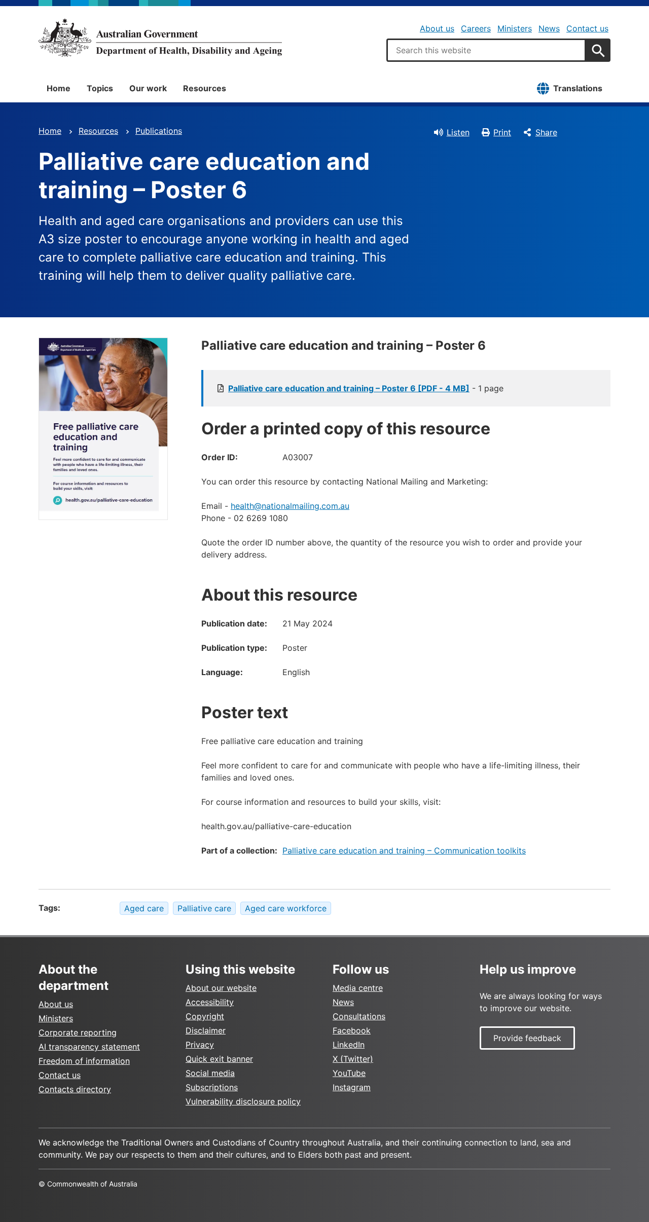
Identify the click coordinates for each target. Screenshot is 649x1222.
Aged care (144, 908)
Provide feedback (527, 1038)
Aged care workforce (286, 908)
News (549, 28)
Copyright (205, 1016)
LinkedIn (349, 1045)
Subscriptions (212, 1087)
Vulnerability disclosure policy (243, 1101)
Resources (204, 88)
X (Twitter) (353, 1059)
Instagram (352, 1087)
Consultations (359, 1016)
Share (546, 132)
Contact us (587, 28)
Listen (458, 132)
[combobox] (486, 50)
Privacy (200, 1045)
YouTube (349, 1073)
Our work (148, 88)
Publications (158, 131)
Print (502, 132)
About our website (221, 988)
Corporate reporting (78, 1032)
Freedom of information (84, 1061)
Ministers (514, 28)
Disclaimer (206, 1030)
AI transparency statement (89, 1047)
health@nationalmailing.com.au (290, 506)
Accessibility (210, 1002)
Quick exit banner (219, 1059)
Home (58, 88)
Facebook (352, 1030)
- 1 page (365, 388)
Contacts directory (75, 1089)
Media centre (358, 988)
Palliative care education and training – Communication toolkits (404, 850)
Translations (577, 88)
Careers (476, 28)
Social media (210, 1073)
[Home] (160, 37)
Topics (100, 88)
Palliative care (204, 908)
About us (437, 28)
